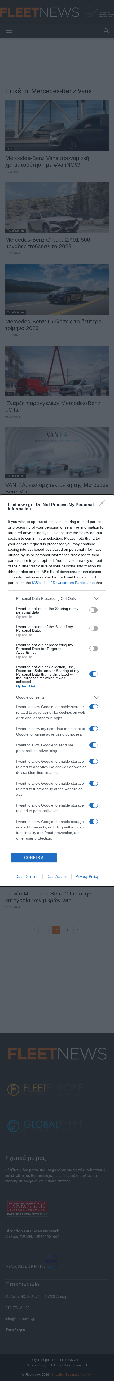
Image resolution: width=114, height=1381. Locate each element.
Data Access (57, 876)
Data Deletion (27, 876)
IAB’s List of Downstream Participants (63, 583)
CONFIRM (34, 858)
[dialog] (57, 691)
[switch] (93, 610)
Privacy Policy (87, 876)
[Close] (104, 505)
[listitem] (57, 598)
